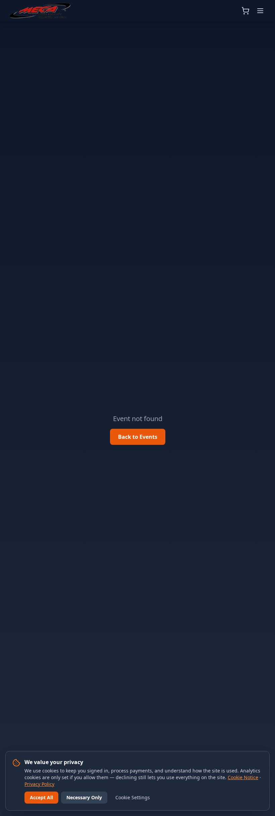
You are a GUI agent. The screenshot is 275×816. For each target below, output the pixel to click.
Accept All (41, 797)
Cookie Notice (243, 777)
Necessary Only (84, 797)
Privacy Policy (39, 784)
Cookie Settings (132, 797)
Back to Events (137, 436)
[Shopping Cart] (245, 10)
